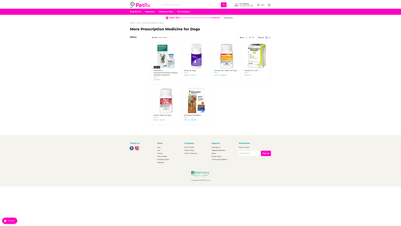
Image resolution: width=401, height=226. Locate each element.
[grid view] (266, 37)
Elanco (156, 77)
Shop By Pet (135, 12)
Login (262, 5)
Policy (214, 153)
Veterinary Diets (166, 12)
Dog (158, 147)
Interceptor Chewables (192, 115)
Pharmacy (150, 12)
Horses (159, 153)
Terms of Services (190, 153)
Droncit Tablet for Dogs (162, 115)
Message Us (216, 147)
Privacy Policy (189, 150)
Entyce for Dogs (190, 70)
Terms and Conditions (219, 159)
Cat (158, 150)
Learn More (228, 18)
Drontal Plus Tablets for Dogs (225, 70)
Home (132, 23)
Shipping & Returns (218, 150)
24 (246, 38)
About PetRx (189, 147)
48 (253, 38)
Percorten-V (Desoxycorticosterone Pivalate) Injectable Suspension (166, 72)
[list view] (269, 37)
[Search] (224, 4)
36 (250, 38)
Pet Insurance (184, 12)
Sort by (154, 37)
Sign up (266, 153)
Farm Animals (162, 156)
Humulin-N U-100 (251, 70)
